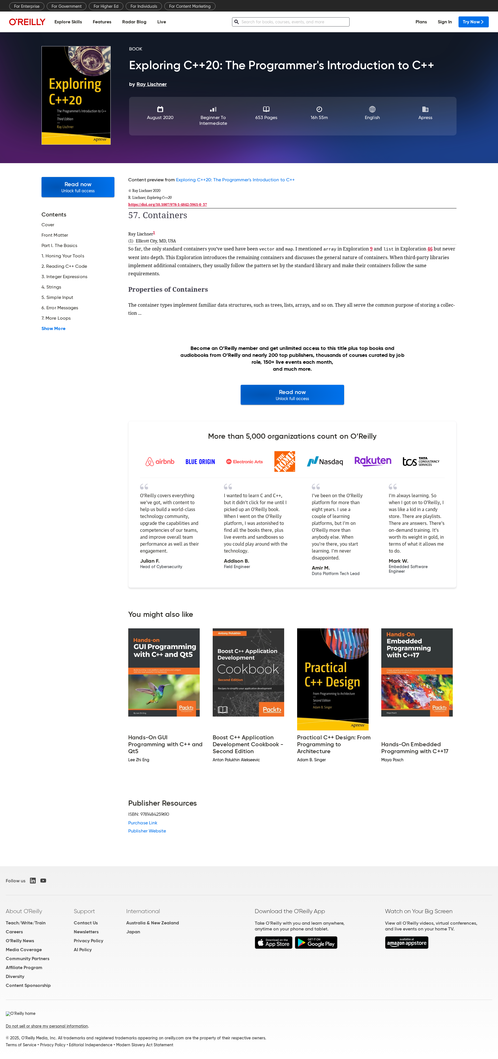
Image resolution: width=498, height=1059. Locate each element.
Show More (53, 328)
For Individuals (144, 6)
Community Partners (27, 959)
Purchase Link (142, 823)
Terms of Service (21, 1044)
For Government (67, 6)
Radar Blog (134, 22)
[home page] (27, 21)
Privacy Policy (88, 941)
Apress (425, 117)
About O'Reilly (24, 911)
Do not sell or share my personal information (47, 1026)
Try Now (471, 22)
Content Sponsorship (28, 985)
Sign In (445, 22)
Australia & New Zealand (152, 923)
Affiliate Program (24, 967)
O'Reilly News (20, 941)
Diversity (15, 976)
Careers (14, 932)
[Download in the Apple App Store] (274, 947)
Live (161, 22)
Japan (133, 932)
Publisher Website (147, 831)
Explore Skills (68, 22)
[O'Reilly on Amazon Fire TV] (407, 947)
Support (84, 911)
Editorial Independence (90, 1044)
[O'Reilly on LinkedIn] (33, 880)
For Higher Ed (106, 6)
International (143, 911)
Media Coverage (24, 950)
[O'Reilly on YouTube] (43, 880)
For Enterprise (26, 6)
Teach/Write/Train (26, 923)
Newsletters (86, 932)
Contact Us (86, 923)
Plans (421, 22)
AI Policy (83, 950)
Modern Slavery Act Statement (144, 1044)
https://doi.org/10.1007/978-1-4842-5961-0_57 (167, 204)
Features (102, 22)
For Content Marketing (190, 6)
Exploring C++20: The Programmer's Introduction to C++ (235, 179)
